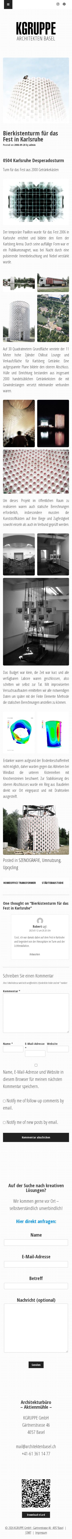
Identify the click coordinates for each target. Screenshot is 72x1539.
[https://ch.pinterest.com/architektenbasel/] (64, 3)
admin (32, 145)
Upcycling (10, 867)
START (28, 1532)
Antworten (35, 954)
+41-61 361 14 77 (36, 1453)
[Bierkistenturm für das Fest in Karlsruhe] (36, 90)
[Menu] (8, 4)
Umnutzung (51, 860)
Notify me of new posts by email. (32, 1122)
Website (52, 1044)
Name (8, 1044)
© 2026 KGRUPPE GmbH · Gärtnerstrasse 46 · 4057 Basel (34, 1528)
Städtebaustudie (52, 883)
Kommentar (11, 991)
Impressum (41, 1532)
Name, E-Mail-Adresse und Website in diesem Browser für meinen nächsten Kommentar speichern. (33, 1078)
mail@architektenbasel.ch (36, 1446)
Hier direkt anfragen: (36, 1221)
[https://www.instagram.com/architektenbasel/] (58, 3)
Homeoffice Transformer (19, 883)
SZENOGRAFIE (29, 860)
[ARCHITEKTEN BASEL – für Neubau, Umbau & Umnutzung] (36, 31)
